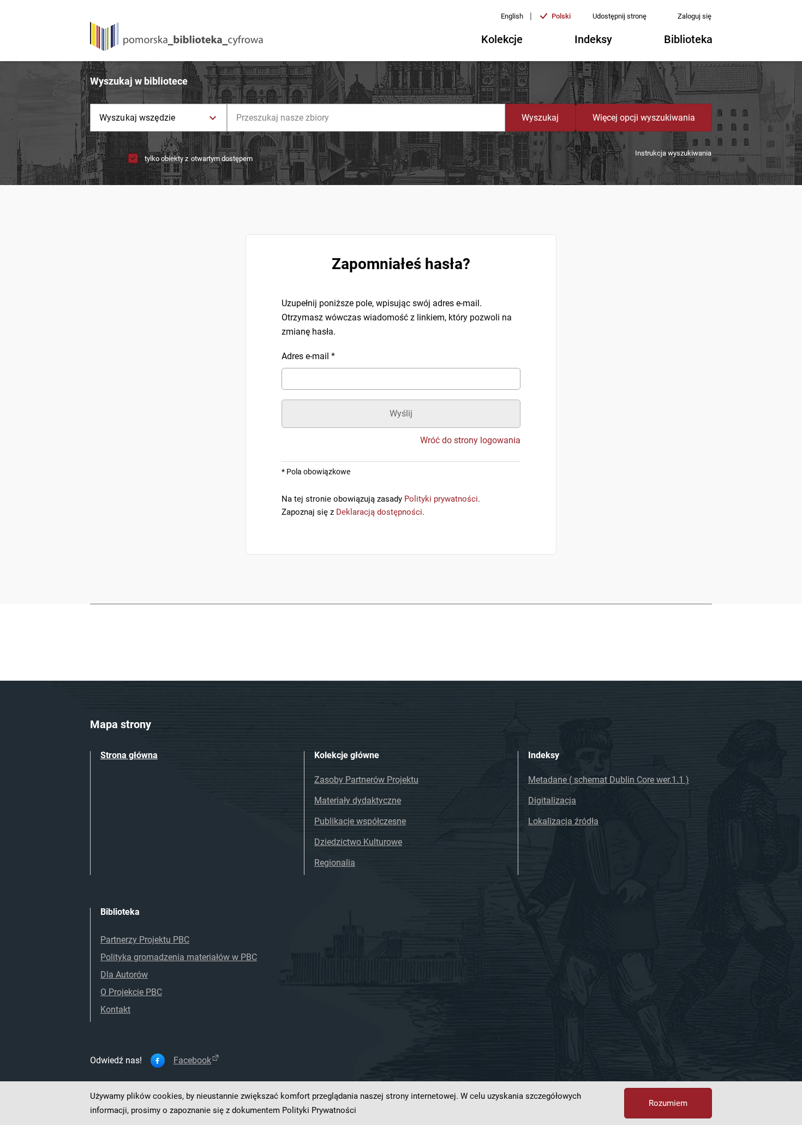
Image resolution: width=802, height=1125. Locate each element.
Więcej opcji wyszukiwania (643, 117)
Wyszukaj (540, 117)
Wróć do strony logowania (470, 440)
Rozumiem (668, 1103)
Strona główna (129, 755)
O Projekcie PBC (131, 992)
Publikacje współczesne (360, 821)
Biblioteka (688, 39)
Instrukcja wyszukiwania (673, 153)
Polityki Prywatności (319, 1110)
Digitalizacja (552, 800)
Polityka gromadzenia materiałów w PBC (178, 957)
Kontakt (115, 1009)
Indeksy (593, 39)
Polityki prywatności (441, 499)
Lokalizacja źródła (563, 821)
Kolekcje (502, 39)
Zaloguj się (694, 16)
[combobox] (366, 118)
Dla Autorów (124, 974)
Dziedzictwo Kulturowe (358, 842)
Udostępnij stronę (619, 16)
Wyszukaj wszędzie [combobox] (137, 117)
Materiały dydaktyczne (357, 800)
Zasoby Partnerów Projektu (366, 780)
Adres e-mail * (308, 356)
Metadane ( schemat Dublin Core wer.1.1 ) (608, 780)
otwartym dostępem (222, 158)
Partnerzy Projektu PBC (144, 939)
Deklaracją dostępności (379, 512)
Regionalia (334, 863)
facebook (192, 1060)
